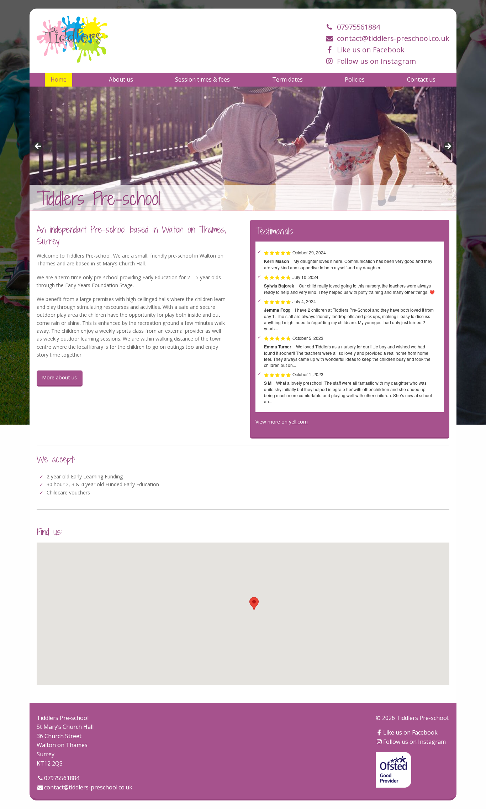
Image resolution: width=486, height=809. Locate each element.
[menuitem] (58, 79)
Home (59, 79)
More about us (59, 377)
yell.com (298, 421)
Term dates (287, 79)
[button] (254, 603)
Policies (355, 79)
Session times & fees (202, 79)
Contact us (421, 79)
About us (121, 79)
